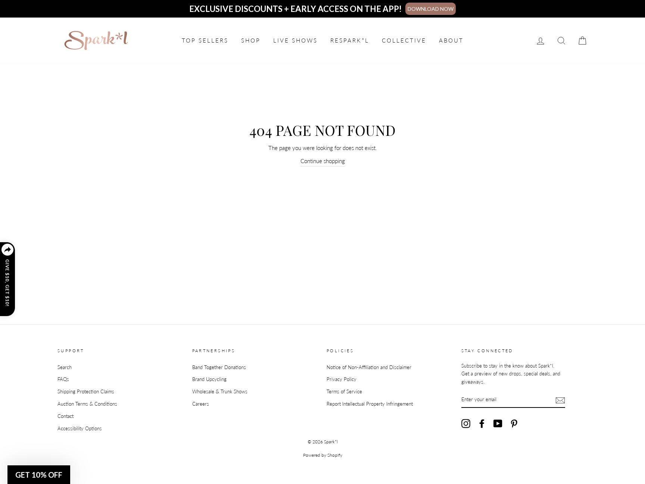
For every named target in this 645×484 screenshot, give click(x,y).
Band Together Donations (219, 367)
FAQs (63, 379)
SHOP (251, 40)
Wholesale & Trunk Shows (219, 391)
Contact (65, 416)
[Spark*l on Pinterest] (514, 423)
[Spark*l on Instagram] (465, 423)
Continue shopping (322, 160)
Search (64, 367)
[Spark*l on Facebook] (481, 423)
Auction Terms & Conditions (87, 404)
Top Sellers (205, 40)
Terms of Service (344, 391)
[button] (38, 474)
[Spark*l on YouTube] (497, 423)
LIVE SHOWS (295, 40)
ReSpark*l (349, 40)
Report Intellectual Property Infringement (370, 404)
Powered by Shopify (322, 455)
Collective (404, 40)
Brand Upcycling (209, 379)
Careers (200, 404)
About (451, 40)
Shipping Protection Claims (85, 391)
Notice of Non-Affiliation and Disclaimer (369, 367)
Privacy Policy (341, 379)
